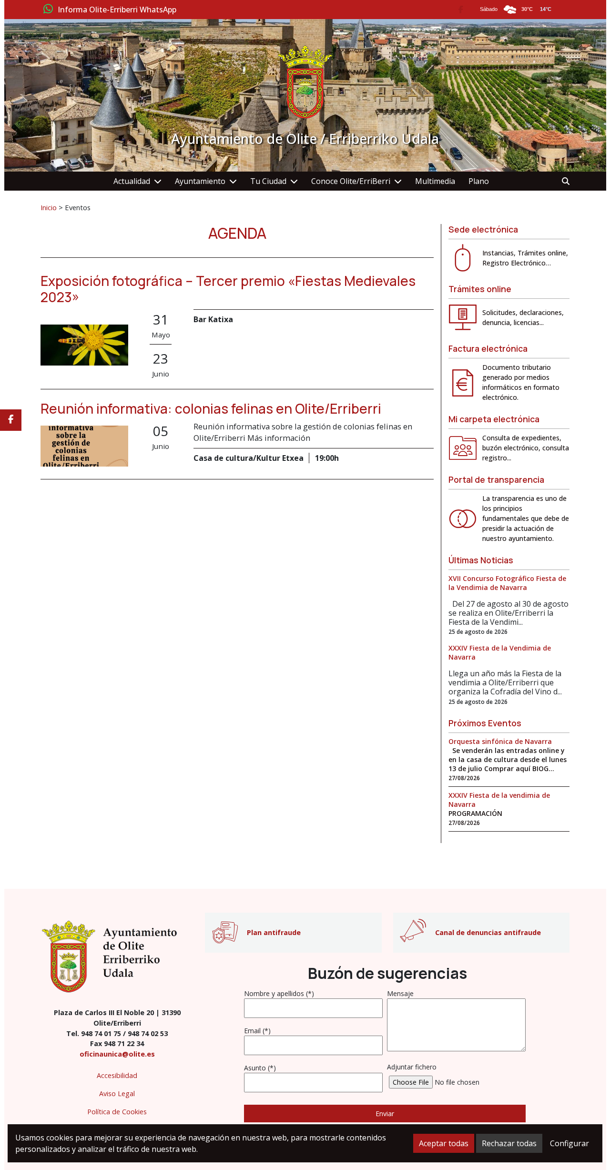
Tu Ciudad (268, 181)
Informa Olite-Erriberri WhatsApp (117, 10)
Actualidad (131, 181)
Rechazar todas (509, 1143)
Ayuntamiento (200, 181)
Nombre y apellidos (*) (279, 993)
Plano (478, 181)
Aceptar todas (443, 1143)
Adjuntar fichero (412, 1066)
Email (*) (257, 1030)
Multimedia (435, 181)
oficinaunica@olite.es (117, 1053)
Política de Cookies (117, 1111)
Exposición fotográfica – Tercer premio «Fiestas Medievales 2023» (228, 289)
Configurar (569, 1143)
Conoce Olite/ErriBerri (350, 181)
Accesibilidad (117, 1075)
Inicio (49, 207)
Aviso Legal (117, 1093)
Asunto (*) (260, 1067)
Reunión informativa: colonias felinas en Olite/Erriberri (211, 408)
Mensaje (400, 993)
